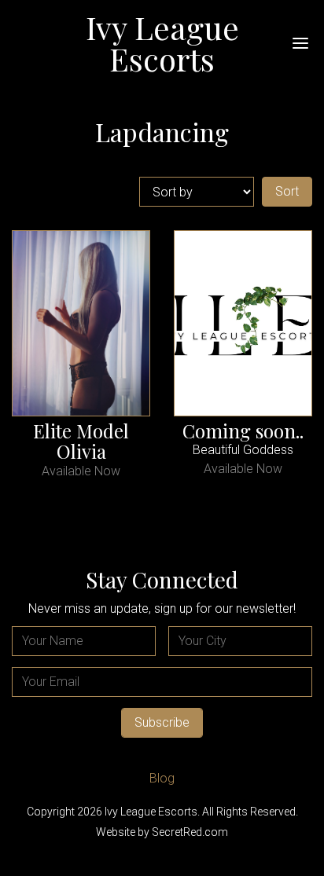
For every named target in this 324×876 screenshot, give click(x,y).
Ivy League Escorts (162, 42)
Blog (162, 778)
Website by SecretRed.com (162, 832)
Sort (287, 191)
